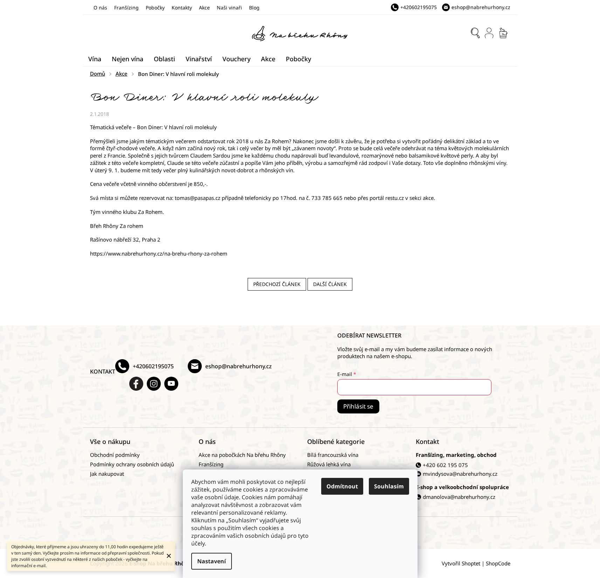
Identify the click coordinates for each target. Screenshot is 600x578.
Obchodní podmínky (115, 454)
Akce (204, 7)
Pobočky (155, 7)
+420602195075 (153, 366)
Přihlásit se (358, 406)
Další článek (330, 284)
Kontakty (182, 7)
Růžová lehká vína (329, 464)
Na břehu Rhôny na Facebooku (136, 384)
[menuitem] (94, 59)
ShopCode (498, 563)
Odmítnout (342, 486)
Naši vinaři (229, 7)
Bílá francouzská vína (332, 454)
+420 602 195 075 (445, 464)
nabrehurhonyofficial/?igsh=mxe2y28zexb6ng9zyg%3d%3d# (154, 384)
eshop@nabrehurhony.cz (238, 366)
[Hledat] (475, 33)
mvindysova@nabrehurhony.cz (460, 473)
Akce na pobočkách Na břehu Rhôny (242, 454)
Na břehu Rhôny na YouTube (171, 384)
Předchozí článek (277, 284)
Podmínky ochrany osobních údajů (132, 464)
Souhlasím (389, 486)
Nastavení (211, 561)
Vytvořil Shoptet (461, 563)
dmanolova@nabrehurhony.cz (459, 496)
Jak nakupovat (107, 473)
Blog (254, 7)
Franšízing (126, 7)
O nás (100, 7)
